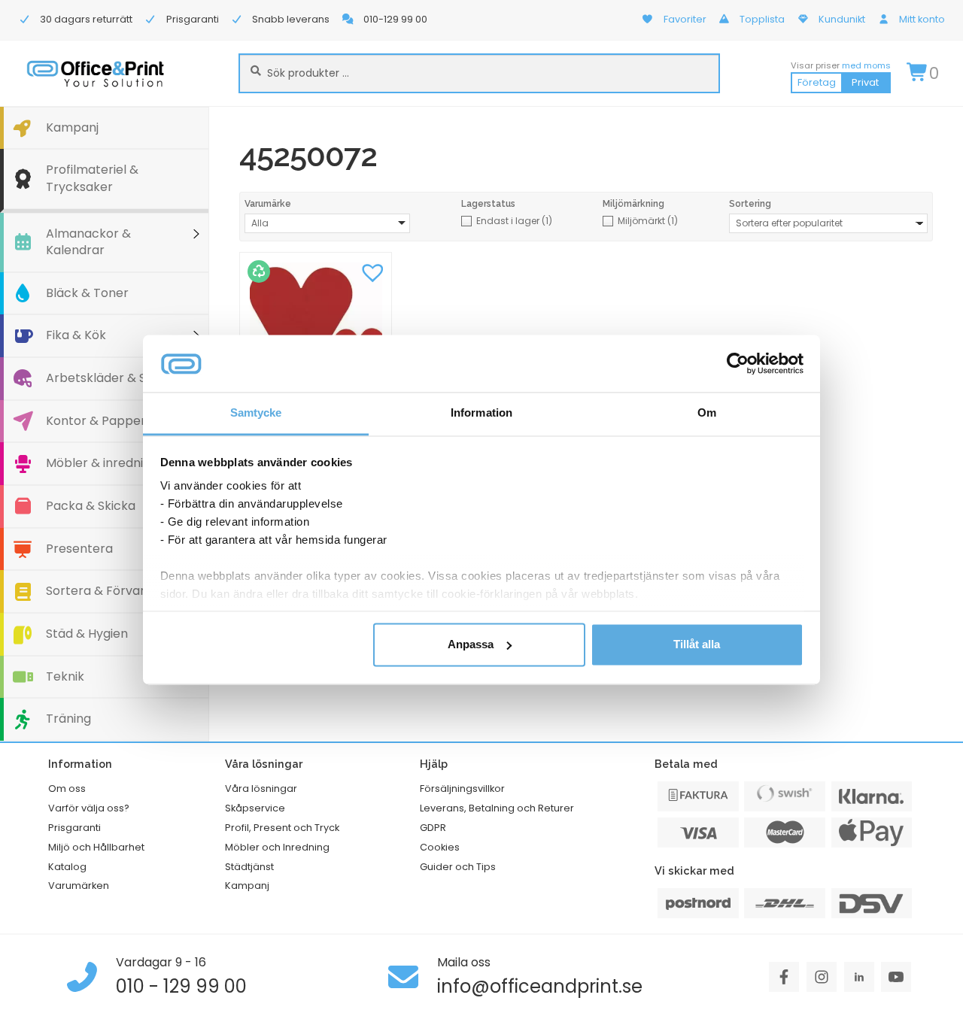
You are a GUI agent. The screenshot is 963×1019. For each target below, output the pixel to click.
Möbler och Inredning (277, 847)
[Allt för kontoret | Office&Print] (95, 73)
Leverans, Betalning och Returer (497, 808)
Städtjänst (249, 866)
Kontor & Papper (96, 420)
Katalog (67, 866)
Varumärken (78, 885)
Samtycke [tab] (256, 413)
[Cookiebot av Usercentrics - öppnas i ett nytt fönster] (738, 363)
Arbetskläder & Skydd (110, 378)
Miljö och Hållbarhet (96, 847)
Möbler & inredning (102, 463)
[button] (372, 271)
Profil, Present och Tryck (282, 827)
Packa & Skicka (90, 505)
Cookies (440, 847)
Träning (68, 718)
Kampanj (72, 127)
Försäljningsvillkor (462, 788)
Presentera (79, 548)
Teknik (65, 676)
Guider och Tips (458, 866)
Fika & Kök (76, 335)
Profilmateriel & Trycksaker (92, 178)
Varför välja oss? (88, 808)
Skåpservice (255, 808)
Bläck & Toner (87, 293)
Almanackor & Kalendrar (88, 242)
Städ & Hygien (87, 633)
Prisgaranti (74, 827)
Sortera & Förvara (99, 590)
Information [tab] (481, 413)
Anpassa (471, 644)
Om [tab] (706, 413)
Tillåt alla (696, 644)
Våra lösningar (261, 788)
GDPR (433, 827)
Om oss (67, 788)
